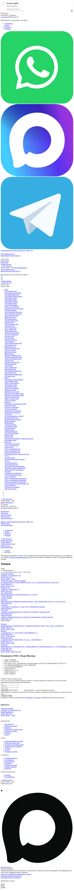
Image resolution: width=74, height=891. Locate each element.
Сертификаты (9, 760)
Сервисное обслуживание (13, 473)
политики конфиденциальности (19, 557)
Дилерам (7, 29)
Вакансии (8, 768)
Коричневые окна (10, 352)
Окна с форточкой (11, 367)
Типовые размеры (10, 310)
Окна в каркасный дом (12, 451)
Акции (7, 25)
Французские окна (11, 340)
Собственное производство (14, 729)
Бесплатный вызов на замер (14, 741)
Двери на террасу (10, 400)
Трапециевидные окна (12, 333)
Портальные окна (10, 373)
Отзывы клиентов (10, 767)
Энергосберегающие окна (13, 343)
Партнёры (8, 763)
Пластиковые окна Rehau (13, 293)
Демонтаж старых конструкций (15, 468)
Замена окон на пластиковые (14, 470)
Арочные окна (9, 336)
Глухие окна (9, 366)
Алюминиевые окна (11, 321)
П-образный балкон (11, 431)
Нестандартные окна (11, 324)
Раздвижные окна (10, 440)
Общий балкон (9, 430)
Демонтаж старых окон (12, 743)
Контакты (8, 27)
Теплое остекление (11, 409)
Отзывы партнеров (11, 765)
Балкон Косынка (10, 421)
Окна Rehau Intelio (11, 300)
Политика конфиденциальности (11, 876)
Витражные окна (10, 347)
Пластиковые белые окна (13, 371)
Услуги (7, 461)
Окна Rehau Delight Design (13, 296)
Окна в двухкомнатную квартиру (15, 480)
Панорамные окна (11, 345)
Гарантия (8, 733)
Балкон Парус (9, 423)
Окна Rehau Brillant (11, 305)
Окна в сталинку (10, 485)
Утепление (8, 414)
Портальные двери (11, 385)
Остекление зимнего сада (13, 475)
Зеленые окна (9, 360)
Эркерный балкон (10, 425)
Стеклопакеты (9, 341)
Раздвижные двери (11, 386)
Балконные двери (10, 390)
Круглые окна (9, 338)
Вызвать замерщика (7, 869)
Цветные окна (9, 322)
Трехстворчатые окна (12, 315)
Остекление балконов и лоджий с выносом (19, 438)
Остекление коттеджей (12, 444)
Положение (29, 697)
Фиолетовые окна (10, 364)
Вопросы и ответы (11, 731)
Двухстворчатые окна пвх (13, 314)
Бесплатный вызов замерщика (14, 466)
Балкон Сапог (9, 435)
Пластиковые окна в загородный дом (17, 454)
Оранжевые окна (10, 369)
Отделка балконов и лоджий (14, 416)
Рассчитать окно (6, 867)
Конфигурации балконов (13, 419)
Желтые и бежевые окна (13, 355)
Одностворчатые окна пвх (13, 312)
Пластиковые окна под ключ (14, 308)
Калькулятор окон (7, 518)
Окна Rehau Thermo (11, 301)
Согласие (37, 697)
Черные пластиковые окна (13, 357)
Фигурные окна (10, 376)
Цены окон (4, 262)
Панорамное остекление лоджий (15, 404)
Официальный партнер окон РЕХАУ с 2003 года (17, 250)
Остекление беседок (11, 464)
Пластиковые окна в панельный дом (17, 483)
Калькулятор (5, 261)
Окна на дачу (9, 447)
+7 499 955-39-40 (6, 780)
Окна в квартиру (10, 477)
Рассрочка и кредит (11, 751)
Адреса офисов (6, 542)
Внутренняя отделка (11, 418)
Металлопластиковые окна (13, 374)
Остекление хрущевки (12, 487)
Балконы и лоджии (11, 726)
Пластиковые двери (11, 381)
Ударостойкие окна (11, 331)
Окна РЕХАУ (9, 724)
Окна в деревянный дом (13, 449)
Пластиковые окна (11, 291)
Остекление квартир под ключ (15, 459)
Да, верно (4, 17)
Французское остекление (13, 411)
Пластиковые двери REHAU (14, 379)
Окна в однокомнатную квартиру (16, 478)
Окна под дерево (10, 350)
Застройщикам (9, 777)
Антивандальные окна (12, 362)
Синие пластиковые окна (13, 359)
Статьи (7, 734)
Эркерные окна (10, 326)
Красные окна (9, 353)
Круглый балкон (10, 428)
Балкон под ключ (10, 405)
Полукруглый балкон (12, 433)
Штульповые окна (11, 319)
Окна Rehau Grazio (11, 298)
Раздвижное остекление (12, 412)
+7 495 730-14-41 (6, 266)
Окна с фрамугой (10, 329)
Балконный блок (10, 317)
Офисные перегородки (12, 397)
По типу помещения (11, 334)
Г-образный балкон (11, 426)
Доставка (8, 471)
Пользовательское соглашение (11, 877)
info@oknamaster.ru (21, 268)
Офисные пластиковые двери (14, 395)
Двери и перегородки (12, 383)
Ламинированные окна (12, 348)
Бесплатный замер (7, 525)
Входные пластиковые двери (14, 393)
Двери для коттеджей (12, 399)
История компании (11, 758)
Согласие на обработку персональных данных (16, 874)
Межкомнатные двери (12, 392)
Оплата (7, 750)
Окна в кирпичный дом (12, 452)
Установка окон (10, 457)
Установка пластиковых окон (14, 745)
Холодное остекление (12, 407)
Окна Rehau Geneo (11, 303)
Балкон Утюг (9, 437)
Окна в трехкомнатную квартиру (15, 482)
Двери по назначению (12, 388)
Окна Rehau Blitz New (12, 295)
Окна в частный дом (11, 445)
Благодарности (9, 761)
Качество (8, 728)
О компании (9, 23)
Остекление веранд (11, 463)
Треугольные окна (11, 327)
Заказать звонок (6, 264)
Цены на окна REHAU (12, 307)
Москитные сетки (10, 489)
